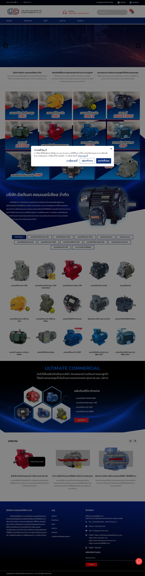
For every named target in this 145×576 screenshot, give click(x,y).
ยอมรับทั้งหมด (103, 161)
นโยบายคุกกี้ (83, 156)
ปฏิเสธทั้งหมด (87, 161)
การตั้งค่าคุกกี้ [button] (71, 161)
